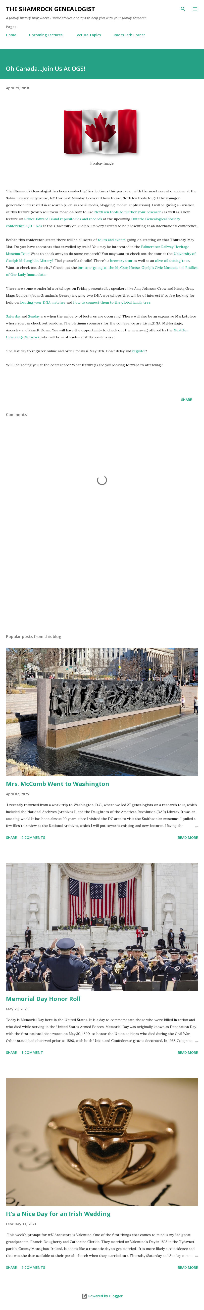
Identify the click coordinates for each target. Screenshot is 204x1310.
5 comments (33, 1267)
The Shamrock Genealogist (50, 9)
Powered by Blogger (105, 1296)
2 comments (33, 837)
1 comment (32, 1052)
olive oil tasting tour (172, 260)
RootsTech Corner (129, 35)
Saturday (13, 316)
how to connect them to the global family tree (112, 302)
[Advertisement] (102, 583)
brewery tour (121, 260)
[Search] (183, 9)
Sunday (34, 316)
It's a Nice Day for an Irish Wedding (58, 1213)
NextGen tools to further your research (127, 212)
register (139, 351)
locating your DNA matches (42, 302)
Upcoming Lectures (45, 35)
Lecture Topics (88, 35)
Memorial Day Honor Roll (43, 998)
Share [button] (186, 399)
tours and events (112, 240)
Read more (188, 837)
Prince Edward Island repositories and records (63, 219)
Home (11, 35)
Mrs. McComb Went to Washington (57, 783)
